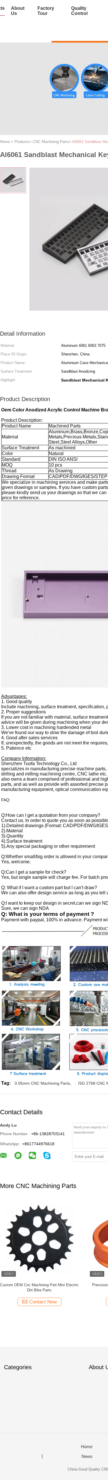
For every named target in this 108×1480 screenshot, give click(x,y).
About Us (17, 11)
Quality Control (79, 11)
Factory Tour (45, 11)
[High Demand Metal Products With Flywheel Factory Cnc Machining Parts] (39, 1239)
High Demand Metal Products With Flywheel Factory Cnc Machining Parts (39, 1287)
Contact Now (43, 1302)
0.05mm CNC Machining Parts (42, 1083)
